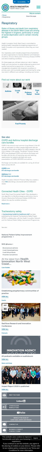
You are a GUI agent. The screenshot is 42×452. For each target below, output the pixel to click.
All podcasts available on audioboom (17, 356)
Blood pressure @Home (10, 248)
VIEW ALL (5, 296)
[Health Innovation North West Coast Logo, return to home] (15, 7)
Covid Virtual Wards (9, 252)
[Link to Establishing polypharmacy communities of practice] (21, 279)
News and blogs (7, 363)
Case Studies (6, 267)
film (6, 182)
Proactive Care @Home (10, 254)
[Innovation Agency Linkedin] (21, 401)
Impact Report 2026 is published (15, 386)
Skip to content (35, 13)
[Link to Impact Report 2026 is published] (21, 375)
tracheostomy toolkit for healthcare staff (16, 214)
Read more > (6, 204)
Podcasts (5, 333)
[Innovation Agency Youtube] (21, 412)
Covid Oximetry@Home (10, 250)
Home (4, 15)
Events (4, 300)
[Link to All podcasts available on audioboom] (21, 345)
